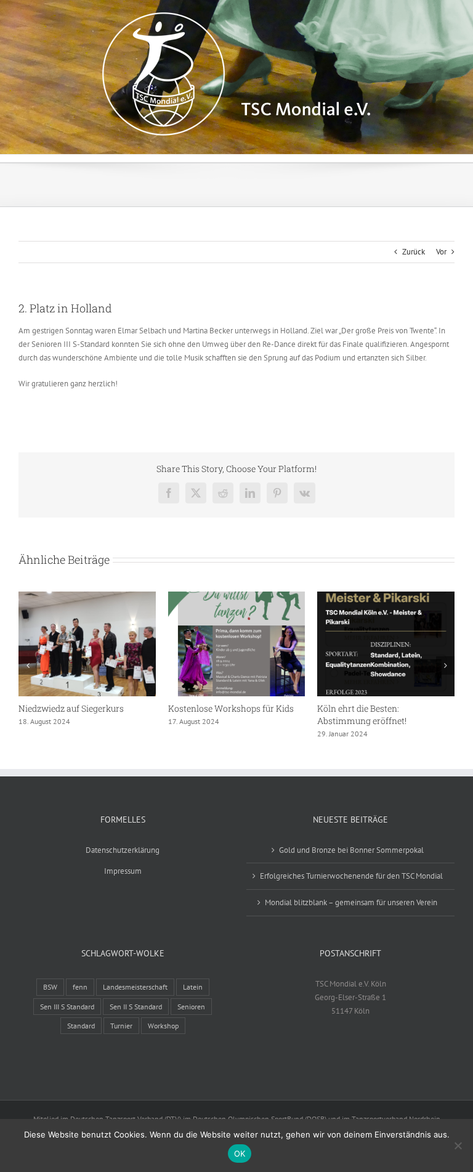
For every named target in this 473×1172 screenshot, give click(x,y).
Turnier (121, 1025)
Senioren (191, 1006)
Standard (81, 1025)
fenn (80, 986)
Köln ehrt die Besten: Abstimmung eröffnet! (361, 714)
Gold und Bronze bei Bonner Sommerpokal (351, 850)
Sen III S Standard (67, 1006)
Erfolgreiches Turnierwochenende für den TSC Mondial (351, 876)
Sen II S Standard (136, 1006)
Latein (193, 986)
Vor (441, 251)
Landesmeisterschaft (135, 986)
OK (240, 1153)
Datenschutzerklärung (123, 850)
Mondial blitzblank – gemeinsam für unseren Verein (351, 902)
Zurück (413, 251)
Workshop (163, 1025)
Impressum (123, 871)
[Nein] (457, 1145)
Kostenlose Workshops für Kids (231, 708)
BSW (50, 986)
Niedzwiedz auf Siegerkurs (71, 708)
